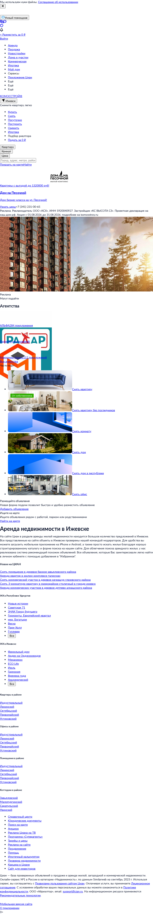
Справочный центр (20, 816)
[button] (76, 196)
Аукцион (13, 828)
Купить (12, 112)
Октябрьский (8, 710)
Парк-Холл (15, 627)
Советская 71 (16, 607)
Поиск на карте (18, 824)
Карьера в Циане (19, 864)
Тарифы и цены (17, 840)
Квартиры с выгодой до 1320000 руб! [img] (24, 185)
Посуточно (15, 120)
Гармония (14, 672)
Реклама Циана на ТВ (22, 832)
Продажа (14, 49)
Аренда (13, 45)
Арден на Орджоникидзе (24, 656)
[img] (59, 185)
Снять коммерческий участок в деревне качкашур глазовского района (45, 580)
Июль (11, 668)
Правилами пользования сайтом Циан (59, 883)
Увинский (6, 810)
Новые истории (18, 603)
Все (12, 636)
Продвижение (17, 848)
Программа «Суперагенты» (25, 836)
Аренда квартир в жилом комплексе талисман (30, 576)
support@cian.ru (73, 891)
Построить (15, 124)
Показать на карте (12, 164)
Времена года (17, 676)
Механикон (15, 660)
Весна (12, 623)
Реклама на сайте (19, 844)
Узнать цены (8, 207)
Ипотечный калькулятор (23, 856)
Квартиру (8, 147)
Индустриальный (11, 702)
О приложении (9, 908)
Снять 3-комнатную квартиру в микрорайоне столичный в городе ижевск (48, 584)
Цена (5, 156)
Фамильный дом (18, 652)
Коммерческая (17, 61)
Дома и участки (18, 57)
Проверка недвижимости (24, 860)
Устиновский (8, 718)
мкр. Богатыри (17, 619)
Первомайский (9, 714)
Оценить (13, 128)
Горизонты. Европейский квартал (29, 615)
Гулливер (14, 631)
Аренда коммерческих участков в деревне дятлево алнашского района (46, 588)
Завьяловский (9, 798)
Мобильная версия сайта (16, 904)
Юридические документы (24, 820)
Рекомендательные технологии (20, 895)
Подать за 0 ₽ (17, 140)
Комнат (6, 151)
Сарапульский (9, 806)
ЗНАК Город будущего (22, 611)
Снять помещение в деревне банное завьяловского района (38, 572)
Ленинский (7, 706)
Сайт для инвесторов (21, 868)
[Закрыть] (3, 6)
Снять (12, 116)
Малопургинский (11, 802)
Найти (28, 164)
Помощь (13, 852)
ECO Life (13, 664)
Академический (18, 680)
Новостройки (16, 53)
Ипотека (13, 65)
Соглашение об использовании (58, 2)
